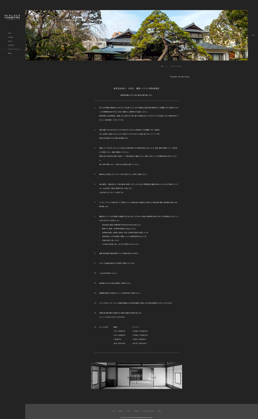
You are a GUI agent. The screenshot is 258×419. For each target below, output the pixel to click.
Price (10, 41)
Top (9, 33)
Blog (9, 53)
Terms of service (14, 49)
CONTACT (136, 375)
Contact (11, 45)
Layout (10, 37)
